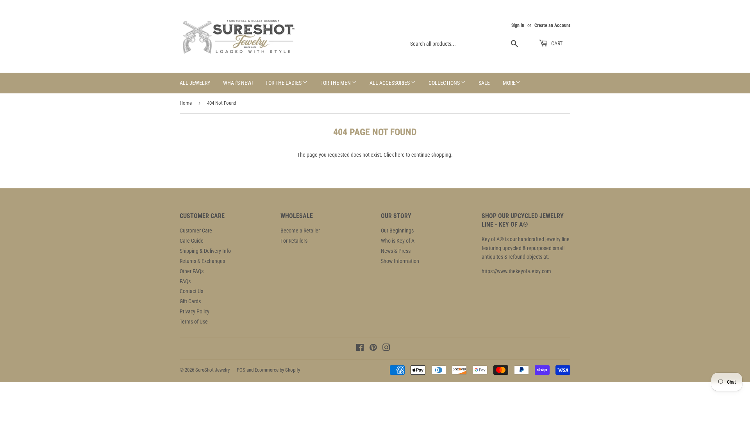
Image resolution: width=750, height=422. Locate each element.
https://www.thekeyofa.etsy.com (516, 271)
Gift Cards (190, 301)
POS (241, 370)
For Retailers (293, 241)
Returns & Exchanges (202, 261)
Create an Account (552, 25)
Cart (556, 43)
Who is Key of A (397, 241)
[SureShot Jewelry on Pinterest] (373, 348)
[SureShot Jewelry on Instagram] (386, 348)
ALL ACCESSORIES (390, 83)
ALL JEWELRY (195, 83)
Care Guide (192, 241)
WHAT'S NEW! (238, 83)
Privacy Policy (194, 311)
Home (186, 103)
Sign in (517, 25)
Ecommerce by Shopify (277, 370)
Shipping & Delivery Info (205, 251)
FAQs (185, 281)
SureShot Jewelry (212, 370)
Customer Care (196, 230)
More (509, 83)
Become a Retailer (300, 230)
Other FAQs (192, 271)
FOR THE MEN (336, 83)
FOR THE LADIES (284, 83)
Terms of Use (194, 321)
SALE (484, 83)
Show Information (400, 261)
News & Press (396, 251)
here (400, 155)
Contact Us (191, 291)
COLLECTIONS (445, 83)
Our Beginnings (397, 230)
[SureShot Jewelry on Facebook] (360, 348)
